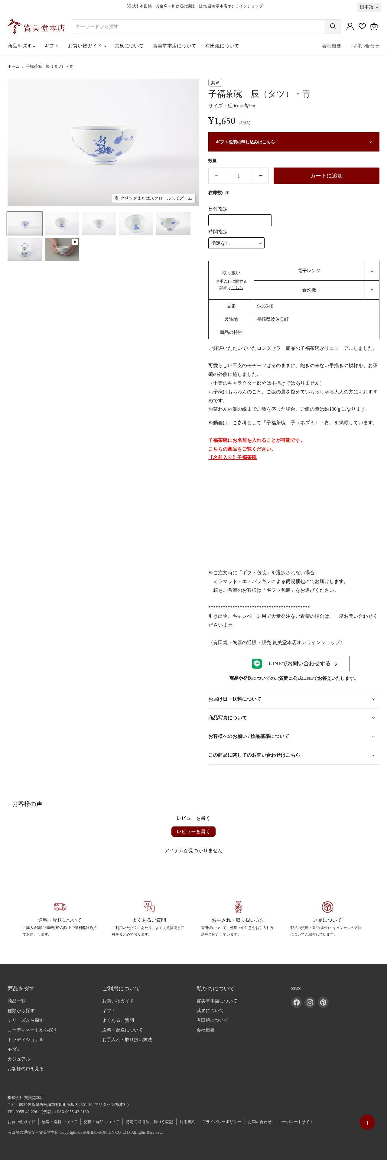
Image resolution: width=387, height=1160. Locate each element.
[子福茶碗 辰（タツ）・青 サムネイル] (24, 224)
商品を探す (20, 45)
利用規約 (187, 1121)
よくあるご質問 (118, 1020)
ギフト (51, 45)
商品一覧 (17, 1001)
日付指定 (218, 208)
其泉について (129, 45)
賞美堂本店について (174, 45)
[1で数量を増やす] (261, 176)
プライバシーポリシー (221, 1121)
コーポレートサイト (296, 1121)
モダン (14, 1049)
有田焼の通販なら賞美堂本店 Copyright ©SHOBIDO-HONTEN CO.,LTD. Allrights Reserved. (85, 1132)
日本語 (366, 7)
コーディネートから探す (32, 1030)
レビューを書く (193, 831)
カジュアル (19, 1059)
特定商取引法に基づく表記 (149, 1121)
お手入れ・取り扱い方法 (127, 1039)
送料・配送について (122, 1030)
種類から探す (21, 1010)
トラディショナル (26, 1039)
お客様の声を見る (26, 1068)
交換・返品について (101, 1121)
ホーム (13, 66)
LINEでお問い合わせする (299, 663)
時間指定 (218, 231)
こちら (237, 287)
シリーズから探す (26, 1020)
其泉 (215, 82)
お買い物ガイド (85, 45)
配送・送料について (59, 1121)
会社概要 (331, 45)
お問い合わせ (364, 45)
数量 (212, 160)
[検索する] (333, 27)
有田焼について (222, 45)
